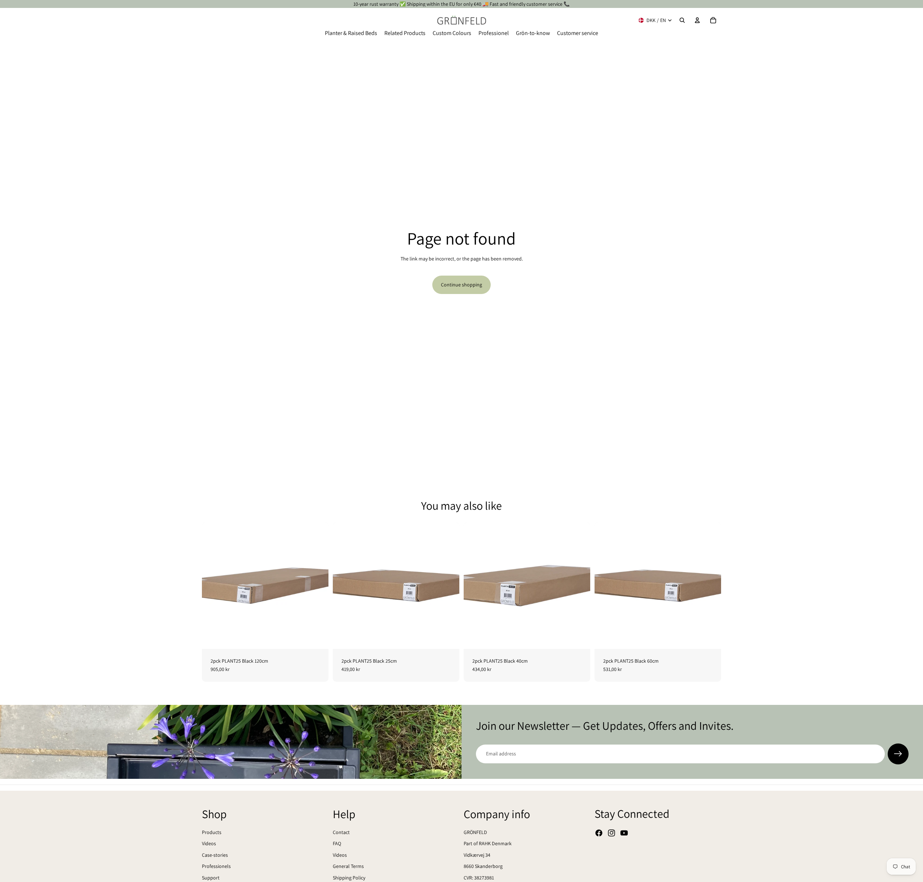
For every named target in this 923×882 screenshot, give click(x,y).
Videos (209, 843)
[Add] (317, 637)
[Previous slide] (213, 585)
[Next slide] (317, 585)
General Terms (348, 866)
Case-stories (215, 855)
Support (211, 877)
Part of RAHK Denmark (488, 843)
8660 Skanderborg (483, 866)
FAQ (337, 843)
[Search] (682, 20)
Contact (341, 832)
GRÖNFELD (475, 832)
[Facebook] (599, 833)
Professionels (216, 866)
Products (211, 832)
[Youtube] (624, 833)
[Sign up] (898, 753)
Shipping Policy (349, 877)
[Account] (697, 20)
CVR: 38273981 (479, 877)
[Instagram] (611, 833)
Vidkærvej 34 (477, 855)
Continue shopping (461, 284)
